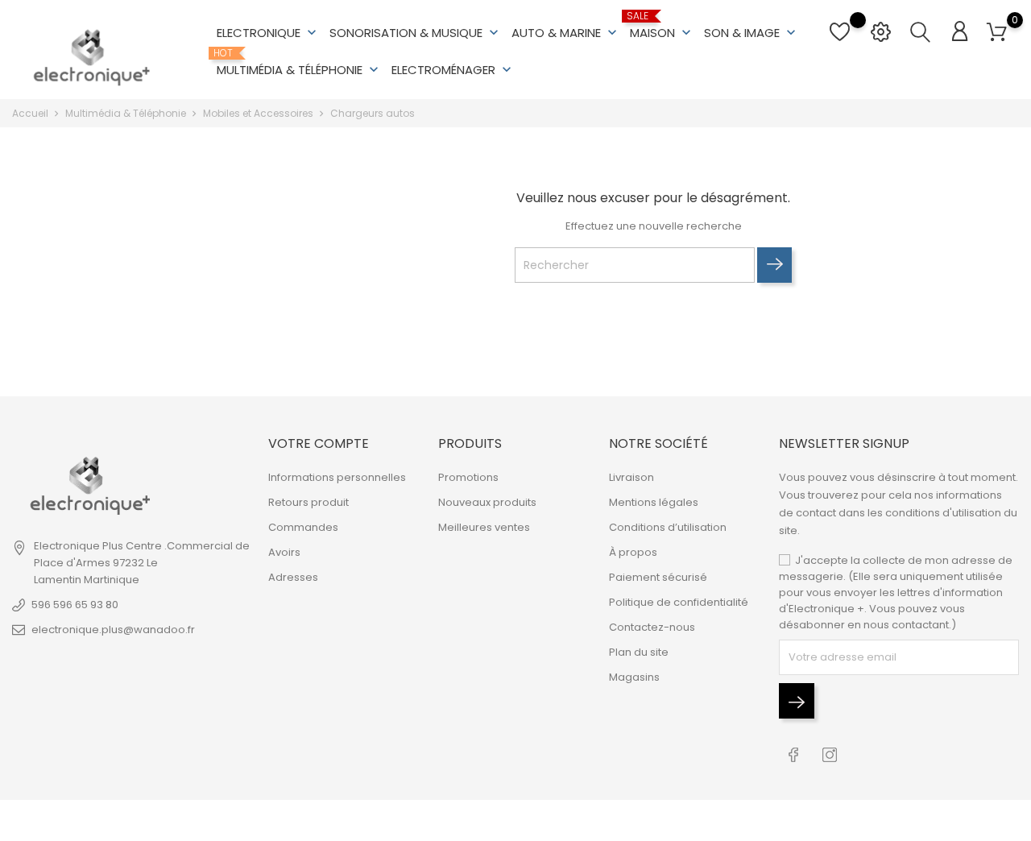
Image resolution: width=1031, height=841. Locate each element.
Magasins (634, 677)
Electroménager (453, 69)
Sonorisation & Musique (415, 32)
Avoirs (284, 552)
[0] (997, 33)
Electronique (268, 32)
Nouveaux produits (487, 502)
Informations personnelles (337, 477)
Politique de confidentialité (678, 602)
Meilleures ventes (484, 527)
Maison (662, 25)
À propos (633, 552)
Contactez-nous (652, 627)
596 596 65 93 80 (74, 604)
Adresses (293, 577)
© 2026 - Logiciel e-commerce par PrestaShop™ (139, 820)
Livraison (631, 477)
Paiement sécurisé (658, 577)
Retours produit (308, 502)
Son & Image (751, 32)
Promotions (468, 477)
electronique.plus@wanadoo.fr (113, 629)
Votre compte (318, 443)
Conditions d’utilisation (668, 527)
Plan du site (639, 652)
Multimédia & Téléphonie (299, 63)
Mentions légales (653, 502)
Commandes (303, 527)
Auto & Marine (565, 32)
